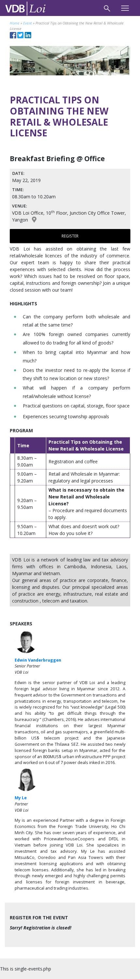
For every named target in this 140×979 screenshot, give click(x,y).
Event (27, 23)
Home (15, 23)
